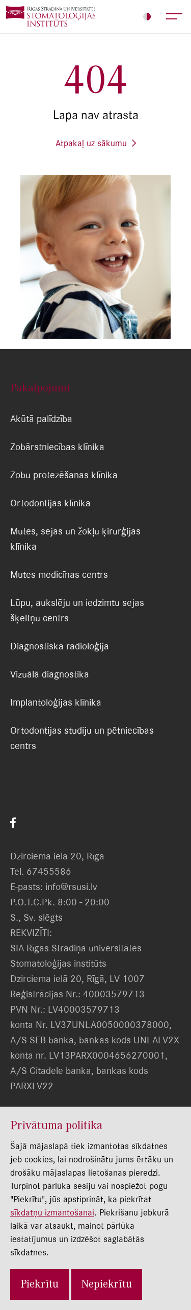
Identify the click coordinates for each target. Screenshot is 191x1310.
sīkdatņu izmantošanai (52, 1212)
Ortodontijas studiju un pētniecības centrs (82, 738)
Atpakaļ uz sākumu (91, 143)
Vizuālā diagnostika (49, 674)
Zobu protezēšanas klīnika (64, 475)
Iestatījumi (147, 16)
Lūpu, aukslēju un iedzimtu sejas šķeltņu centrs (77, 610)
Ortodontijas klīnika (50, 503)
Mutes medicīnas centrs (59, 574)
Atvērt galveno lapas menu (174, 16)
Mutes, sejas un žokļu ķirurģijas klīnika (75, 538)
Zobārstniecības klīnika (57, 447)
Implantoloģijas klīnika (55, 702)
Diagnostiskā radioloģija (59, 646)
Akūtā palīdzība (41, 419)
